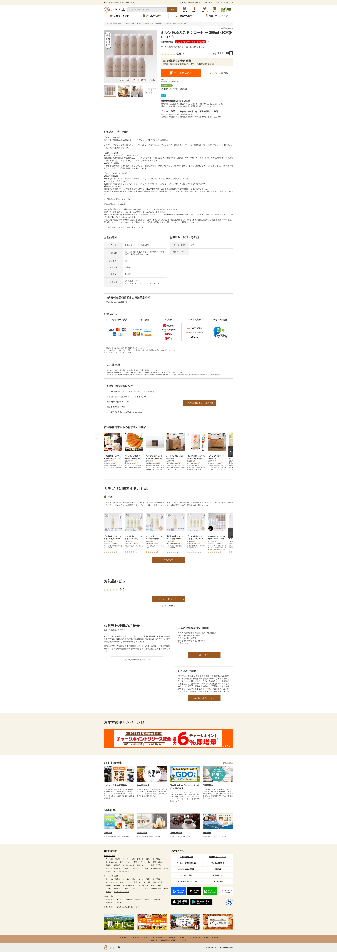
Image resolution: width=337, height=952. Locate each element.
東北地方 (120, 899)
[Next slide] (230, 451)
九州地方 (118, 902)
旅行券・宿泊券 (128, 865)
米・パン (126, 859)
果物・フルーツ (137, 859)
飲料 (159, 283)
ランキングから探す (111, 876)
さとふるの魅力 (217, 881)
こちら (128, 352)
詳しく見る (204, 655)
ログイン (182, 2)
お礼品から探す (109, 856)
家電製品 (117, 865)
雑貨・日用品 (156, 865)
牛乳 (137, 281)
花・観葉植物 (156, 868)
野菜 (148, 859)
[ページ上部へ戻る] (328, 935)
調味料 (108, 865)
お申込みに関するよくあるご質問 (199, 403)
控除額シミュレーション (217, 857)
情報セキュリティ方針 (177, 937)
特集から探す (108, 907)
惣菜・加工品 (157, 862)
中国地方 (157, 899)
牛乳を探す (168, 560)
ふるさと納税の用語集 (186, 869)
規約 (147, 937)
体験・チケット (142, 865)
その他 (166, 868)
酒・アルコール (111, 862)
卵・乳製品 (129, 281)
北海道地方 (110, 899)
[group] (130, 56)
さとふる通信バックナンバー (186, 881)
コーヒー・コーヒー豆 (147, 283)
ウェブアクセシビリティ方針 (198, 937)
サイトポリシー (137, 937)
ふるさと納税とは (186, 857)
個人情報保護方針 (159, 937)
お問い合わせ (217, 875)
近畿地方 (148, 899)
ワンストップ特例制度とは (186, 863)
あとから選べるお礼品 (121, 871)
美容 (126, 868)
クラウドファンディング (224, 2)
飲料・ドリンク (131, 283)
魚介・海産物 (115, 859)
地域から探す (108, 896)
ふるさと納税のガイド (185, 9)
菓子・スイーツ (139, 862)
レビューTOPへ (168, 606)
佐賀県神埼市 (167, 42)
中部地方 (138, 899)
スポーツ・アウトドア (114, 868)
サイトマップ (123, 937)
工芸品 (145, 868)
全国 (105, 630)
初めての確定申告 (217, 863)
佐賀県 (114, 630)
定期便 (108, 871)
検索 (172, 10)
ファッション (135, 868)
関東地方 (129, 899)
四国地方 (109, 902)
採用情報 (183, 940)
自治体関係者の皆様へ (168, 940)
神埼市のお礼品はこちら (204, 698)
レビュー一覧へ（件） (168, 599)
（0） (183, 54)
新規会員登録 (193, 2)
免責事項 (215, 937)
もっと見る (229, 763)
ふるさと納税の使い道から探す (128, 907)
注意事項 (165, 81)
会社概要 (154, 940)
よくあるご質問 (206, 2)
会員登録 (218, 869)
